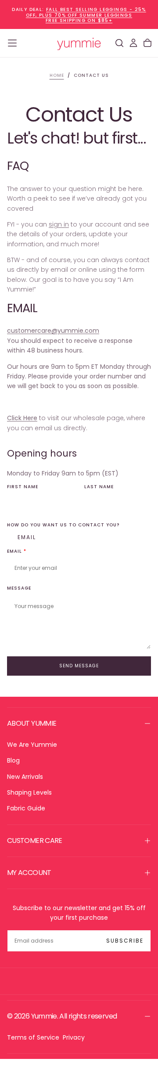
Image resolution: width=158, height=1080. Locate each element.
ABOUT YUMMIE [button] (31, 723)
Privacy (74, 1037)
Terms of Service (33, 1037)
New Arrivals (25, 776)
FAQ (18, 166)
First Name (22, 487)
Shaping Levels (29, 792)
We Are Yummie (32, 744)
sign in (59, 224)
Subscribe (125, 940)
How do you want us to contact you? (63, 525)
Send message (79, 665)
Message (19, 588)
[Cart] (147, 43)
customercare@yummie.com (53, 330)
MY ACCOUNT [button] (29, 873)
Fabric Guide (26, 808)
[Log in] (133, 43)
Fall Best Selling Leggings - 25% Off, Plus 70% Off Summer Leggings (86, 12)
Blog (13, 760)
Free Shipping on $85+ (79, 20)
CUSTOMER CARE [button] (34, 840)
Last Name (99, 487)
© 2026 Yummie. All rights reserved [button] (62, 1016)
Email (27, 537)
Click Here (22, 418)
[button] (12, 43)
